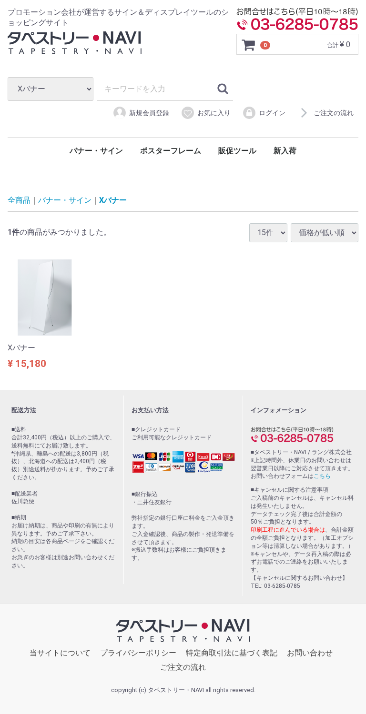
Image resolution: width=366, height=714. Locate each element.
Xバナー (113, 200)
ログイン (272, 113)
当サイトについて (60, 652)
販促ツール (237, 150)
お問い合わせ (310, 652)
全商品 (19, 200)
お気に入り (214, 113)
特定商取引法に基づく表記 (231, 652)
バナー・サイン (96, 150)
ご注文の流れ (334, 113)
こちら (322, 476)
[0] (249, 44)
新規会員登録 (149, 113)
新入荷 (285, 150)
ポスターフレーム (170, 150)
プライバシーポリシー (138, 652)
